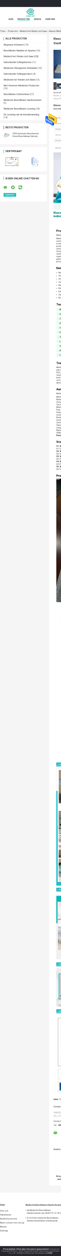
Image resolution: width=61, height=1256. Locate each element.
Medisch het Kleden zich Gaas (33, 31)
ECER (50, 1253)
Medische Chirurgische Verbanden (20, 68)
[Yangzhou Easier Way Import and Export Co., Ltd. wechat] (22, 187)
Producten (23, 19)
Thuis (2, 31)
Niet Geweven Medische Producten (21, 85)
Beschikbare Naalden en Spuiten (20, 50)
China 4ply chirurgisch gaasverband (32, 1249)
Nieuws (3, 1227)
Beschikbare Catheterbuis (16, 94)
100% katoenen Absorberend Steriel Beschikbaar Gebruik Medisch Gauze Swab (25, 136)
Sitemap (4, 1231)
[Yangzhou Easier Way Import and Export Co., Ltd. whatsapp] (14, 187)
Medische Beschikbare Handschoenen (22, 100)
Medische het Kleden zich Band (19, 79)
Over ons (50, 19)
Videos (37, 19)
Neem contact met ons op (12, 1223)
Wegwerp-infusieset (14, 44)
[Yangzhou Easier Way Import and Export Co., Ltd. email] (7, 187)
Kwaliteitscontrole (8, 1219)
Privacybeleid (9, 1249)
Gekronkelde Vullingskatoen (17, 62)
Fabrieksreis (5, 1215)
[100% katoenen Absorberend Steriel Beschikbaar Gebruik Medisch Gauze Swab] (6, 135)
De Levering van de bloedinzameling (21, 114)
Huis (11, 19)
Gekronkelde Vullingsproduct (18, 74)
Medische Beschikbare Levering (19, 108)
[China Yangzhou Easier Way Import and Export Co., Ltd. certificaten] (11, 161)
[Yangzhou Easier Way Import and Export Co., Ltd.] (30, 12)
